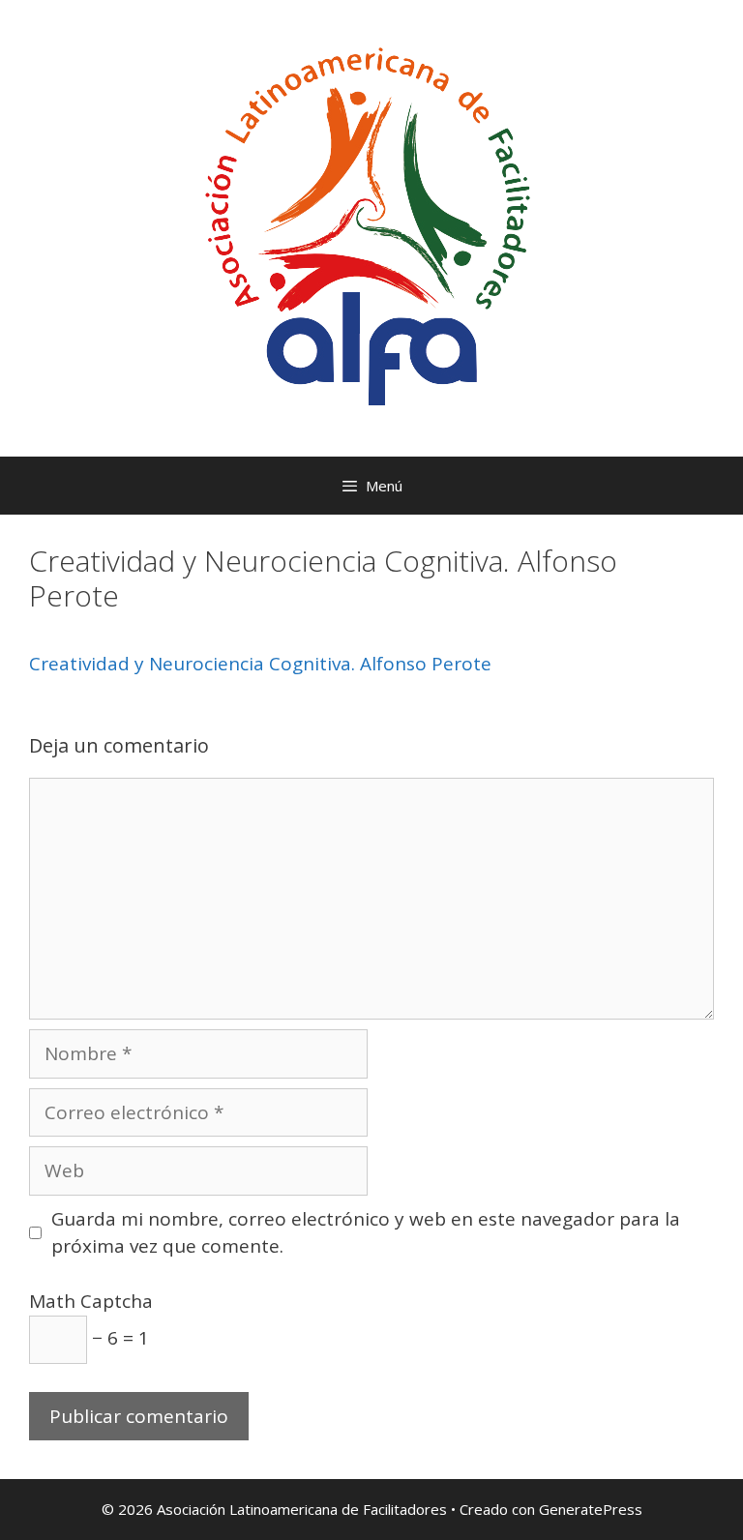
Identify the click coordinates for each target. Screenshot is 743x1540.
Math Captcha (91, 1301)
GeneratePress (590, 1509)
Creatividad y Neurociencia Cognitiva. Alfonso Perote (260, 663)
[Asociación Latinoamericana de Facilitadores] (371, 226)
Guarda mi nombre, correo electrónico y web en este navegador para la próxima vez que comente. (365, 1232)
